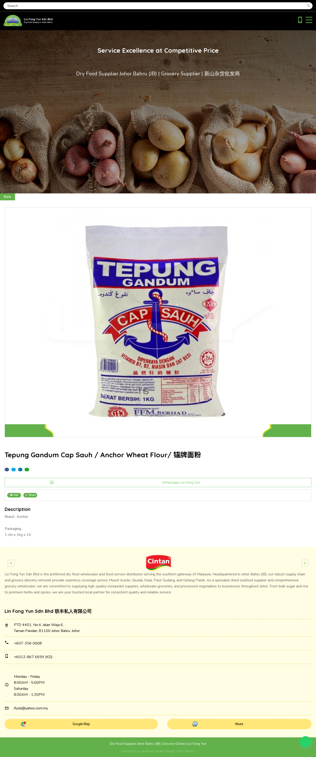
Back (7, 197)
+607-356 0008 (28, 643)
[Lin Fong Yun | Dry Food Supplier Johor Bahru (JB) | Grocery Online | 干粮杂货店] (28, 25)
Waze (239, 724)
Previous (11, 563)
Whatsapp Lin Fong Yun (181, 482)
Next (304, 563)
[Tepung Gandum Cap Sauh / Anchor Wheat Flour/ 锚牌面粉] (158, 322)
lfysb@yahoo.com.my (31, 708)
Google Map (81, 724)
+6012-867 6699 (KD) (33, 656)
